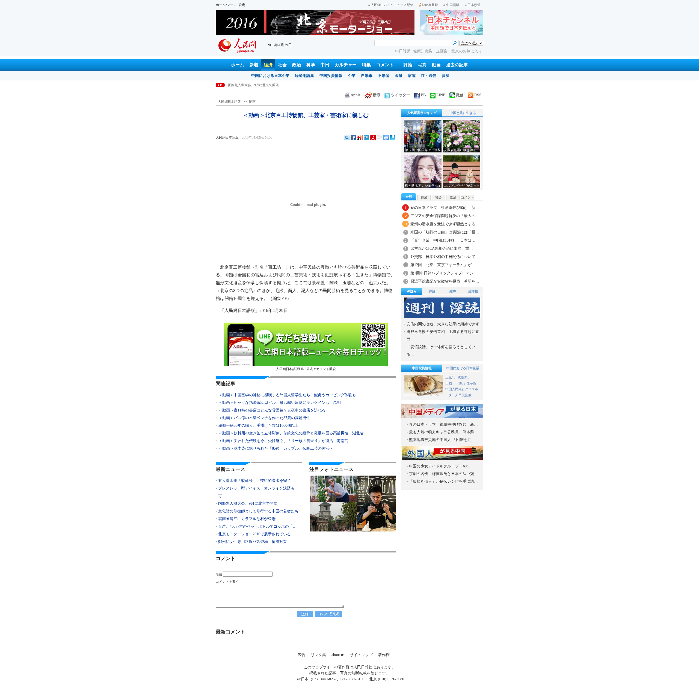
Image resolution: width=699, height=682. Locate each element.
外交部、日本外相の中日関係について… (444, 257)
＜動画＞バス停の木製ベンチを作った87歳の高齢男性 (264, 418)
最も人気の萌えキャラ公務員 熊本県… (443, 432)
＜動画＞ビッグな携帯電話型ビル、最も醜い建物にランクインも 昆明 (279, 403)
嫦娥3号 (463, 377)
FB (423, 95)
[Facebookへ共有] (353, 137)
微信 (460, 95)
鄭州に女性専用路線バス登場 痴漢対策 (252, 542)
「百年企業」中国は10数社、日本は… (442, 240)
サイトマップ (361, 655)
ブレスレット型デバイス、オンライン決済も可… (256, 492)
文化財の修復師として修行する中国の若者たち (262, 85)
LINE (440, 95)
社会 (282, 64)
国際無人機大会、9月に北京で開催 (247, 503)
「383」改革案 (465, 383)
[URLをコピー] (379, 137)
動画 (436, 64)
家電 (412, 76)
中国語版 (452, 5)
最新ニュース (230, 469)
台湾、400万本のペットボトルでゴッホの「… (257, 526)
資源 (445, 76)
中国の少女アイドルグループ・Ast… (440, 466)
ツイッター (400, 95)
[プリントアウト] (386, 137)
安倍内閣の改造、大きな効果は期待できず (443, 324)
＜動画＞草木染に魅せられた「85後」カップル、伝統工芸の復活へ (275, 448)
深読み (412, 291)
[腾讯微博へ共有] (366, 137)
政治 (296, 64)
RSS (477, 95)
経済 (268, 64)
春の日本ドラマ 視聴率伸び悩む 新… (444, 208)
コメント (385, 64)
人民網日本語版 (229, 102)
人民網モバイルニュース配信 (392, 5)
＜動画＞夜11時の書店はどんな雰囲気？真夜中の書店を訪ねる (271, 410)
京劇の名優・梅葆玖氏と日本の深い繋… (443, 474)
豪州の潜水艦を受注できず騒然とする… (444, 224)
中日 (325, 64)
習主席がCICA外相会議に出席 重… (441, 249)
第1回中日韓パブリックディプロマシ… (443, 273)
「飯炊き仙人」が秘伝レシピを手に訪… (443, 481)
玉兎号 (450, 377)
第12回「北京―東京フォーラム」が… (442, 265)
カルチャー (346, 64)
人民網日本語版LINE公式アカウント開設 (306, 369)
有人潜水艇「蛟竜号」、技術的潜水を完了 (254, 481)
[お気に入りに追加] (392, 137)
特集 (366, 64)
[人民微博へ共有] (373, 137)
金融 (398, 76)
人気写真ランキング (422, 113)
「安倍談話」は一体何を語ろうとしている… (441, 351)
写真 (422, 64)
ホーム (237, 64)
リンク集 (318, 655)
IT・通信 (428, 76)
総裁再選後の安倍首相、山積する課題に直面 (443, 335)
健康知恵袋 (423, 51)
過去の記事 (457, 64)
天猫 (449, 383)
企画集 (442, 51)
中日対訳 (402, 51)
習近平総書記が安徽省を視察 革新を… (444, 281)
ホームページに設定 (230, 5)
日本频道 (474, 5)
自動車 (366, 76)
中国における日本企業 (270, 76)
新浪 (376, 95)
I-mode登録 (430, 5)
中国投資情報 (330, 76)
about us (337, 655)
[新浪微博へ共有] (360, 137)
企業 (352, 76)
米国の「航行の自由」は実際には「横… (444, 232)
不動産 (383, 76)
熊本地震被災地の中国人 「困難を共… (442, 440)
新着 (254, 64)
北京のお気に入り (466, 51)
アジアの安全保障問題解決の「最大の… (444, 216)
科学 (310, 64)
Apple (355, 95)
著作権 (384, 655)
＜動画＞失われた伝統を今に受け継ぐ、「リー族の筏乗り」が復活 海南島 (283, 441)
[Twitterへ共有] (347, 137)
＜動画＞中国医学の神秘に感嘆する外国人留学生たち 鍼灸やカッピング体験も (287, 395)
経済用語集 (304, 76)
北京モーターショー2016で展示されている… (256, 534)
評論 (408, 64)
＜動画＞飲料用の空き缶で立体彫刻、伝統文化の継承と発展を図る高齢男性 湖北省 (291, 433)
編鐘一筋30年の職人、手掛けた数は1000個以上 (258, 425)
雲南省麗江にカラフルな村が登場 (247, 519)
